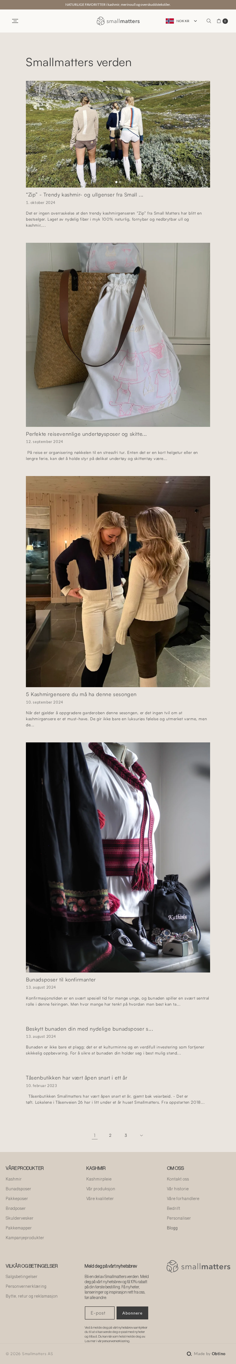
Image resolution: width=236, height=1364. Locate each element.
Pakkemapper (19, 1228)
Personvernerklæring (26, 1287)
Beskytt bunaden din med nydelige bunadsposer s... (89, 1028)
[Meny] (15, 21)
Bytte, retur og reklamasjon (32, 1296)
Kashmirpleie (99, 1179)
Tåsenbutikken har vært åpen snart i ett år (76, 1077)
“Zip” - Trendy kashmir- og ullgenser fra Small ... (85, 194)
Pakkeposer (17, 1199)
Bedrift (173, 1209)
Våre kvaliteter (100, 1199)
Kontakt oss (178, 1179)
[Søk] (209, 21)
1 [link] (95, 1135)
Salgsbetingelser (22, 1277)
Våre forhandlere (183, 1199)
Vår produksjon (100, 1189)
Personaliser (179, 1218)
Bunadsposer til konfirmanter (61, 979)
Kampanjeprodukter (25, 1238)
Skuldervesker (20, 1218)
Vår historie (178, 1189)
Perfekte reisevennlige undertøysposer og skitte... (86, 434)
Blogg (172, 1228)
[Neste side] (141, 1135)
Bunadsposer (18, 1189)
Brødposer (16, 1209)
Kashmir (14, 1179)
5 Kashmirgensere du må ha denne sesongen (81, 694)
